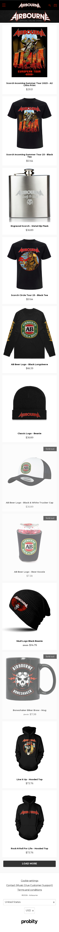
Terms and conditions (29, 890)
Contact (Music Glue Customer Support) (29, 885)
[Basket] (55, 5)
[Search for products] (50, 5)
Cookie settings (29, 880)
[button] (3, 5)
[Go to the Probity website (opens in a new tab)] (29, 921)
